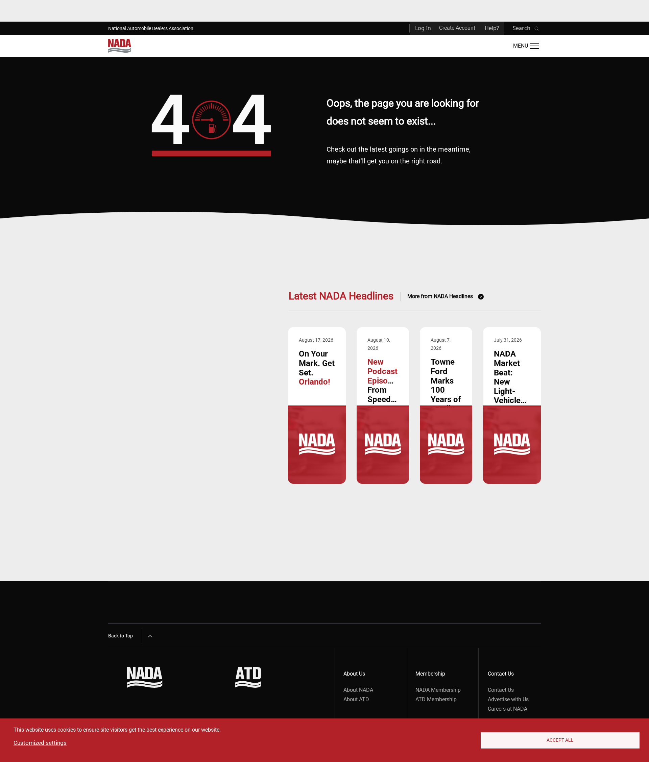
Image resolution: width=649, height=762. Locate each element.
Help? (492, 28)
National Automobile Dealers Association (150, 28)
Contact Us (501, 690)
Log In (423, 28)
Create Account (457, 28)
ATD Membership (436, 699)
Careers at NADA (507, 709)
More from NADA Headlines (440, 296)
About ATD (356, 699)
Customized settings (40, 742)
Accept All (560, 740)
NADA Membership (438, 690)
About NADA (358, 690)
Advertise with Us (508, 699)
